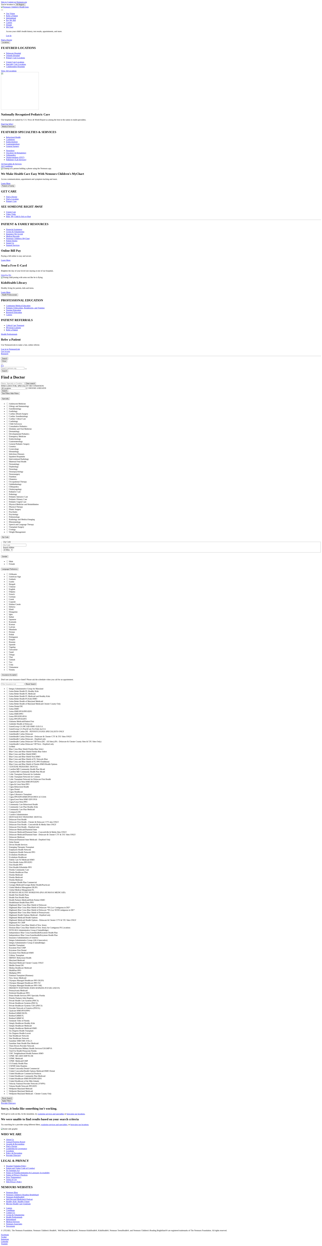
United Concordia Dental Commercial (24, 1068)
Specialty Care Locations (16, 64)
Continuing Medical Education (18, 306)
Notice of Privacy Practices (17, 1175)
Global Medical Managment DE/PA (23, 887)
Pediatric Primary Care (18, 499)
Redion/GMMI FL (16, 1016)
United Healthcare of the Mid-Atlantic (24, 1081)
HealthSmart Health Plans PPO (21, 902)
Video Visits (11, 214)
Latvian (12, 627)
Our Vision (10, 13)
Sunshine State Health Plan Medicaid (23, 1043)
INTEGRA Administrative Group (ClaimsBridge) (28, 930)
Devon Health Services (18, 845)
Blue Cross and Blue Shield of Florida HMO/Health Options (33, 764)
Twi (10, 662)
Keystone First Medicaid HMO (21, 953)
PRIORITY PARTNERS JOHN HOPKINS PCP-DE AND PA (34, 988)
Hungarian (13, 612)
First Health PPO (16, 865)
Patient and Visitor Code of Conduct (20, 1168)
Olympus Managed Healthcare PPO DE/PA (26, 980)
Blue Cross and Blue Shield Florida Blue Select (28, 752)
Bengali (12, 584)
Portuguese (13, 637)
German (12, 597)
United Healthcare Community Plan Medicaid (27, 1076)
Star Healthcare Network (19, 1036)
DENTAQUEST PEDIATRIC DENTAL (25, 817)
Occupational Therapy (18, 482)
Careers (9, 23)
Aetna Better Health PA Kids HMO (23, 699)
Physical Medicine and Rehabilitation (24, 504)
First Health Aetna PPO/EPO (20, 862)
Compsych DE (15, 812)
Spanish (12, 644)
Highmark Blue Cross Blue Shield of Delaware (28, 905)
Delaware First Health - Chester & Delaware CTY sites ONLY (34, 822)
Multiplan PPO (15, 973)
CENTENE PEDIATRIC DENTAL (23, 767)
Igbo (11, 614)
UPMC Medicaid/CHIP (18, 1061)
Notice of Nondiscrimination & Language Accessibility (28, 1173)
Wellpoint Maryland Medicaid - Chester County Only (30, 1094)
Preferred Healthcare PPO (19, 993)
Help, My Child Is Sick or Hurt (18, 216)
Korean (12, 624)
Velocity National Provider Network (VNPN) (27, 1084)
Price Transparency (13, 1177)
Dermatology (14, 431)
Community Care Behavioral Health (23, 804)
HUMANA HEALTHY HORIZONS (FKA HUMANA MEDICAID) (37, 892)
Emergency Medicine (17, 436)
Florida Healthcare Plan (18, 872)
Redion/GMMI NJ (16, 1018)
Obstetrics (13, 479)
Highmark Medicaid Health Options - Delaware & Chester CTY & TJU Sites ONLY (42, 920)
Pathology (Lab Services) (16, 160)
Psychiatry (13, 512)
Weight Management (17, 532)
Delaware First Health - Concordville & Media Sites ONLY (32, 824)
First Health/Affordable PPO (20, 867)
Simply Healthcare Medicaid (20, 1026)
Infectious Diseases (16, 454)
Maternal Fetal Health (17, 462)
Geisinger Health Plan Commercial (23, 882)
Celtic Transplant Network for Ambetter (25, 774)
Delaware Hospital (13, 53)
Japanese (12, 619)
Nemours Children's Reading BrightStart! (22, 1195)
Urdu (11, 665)
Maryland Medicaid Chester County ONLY (26, 963)
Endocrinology (12, 142)
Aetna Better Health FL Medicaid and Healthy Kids (29, 696)
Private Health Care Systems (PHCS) (24, 1001)
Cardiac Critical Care (17, 419)
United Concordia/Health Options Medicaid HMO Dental (32, 1071)
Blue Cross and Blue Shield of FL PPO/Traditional (29, 762)
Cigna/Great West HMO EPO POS (23, 799)
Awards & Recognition (15, 1144)
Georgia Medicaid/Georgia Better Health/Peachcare (29, 885)
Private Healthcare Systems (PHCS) (23, 1003)
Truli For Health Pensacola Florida (22, 1051)
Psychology (13, 514)
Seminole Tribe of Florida (19, 1021)
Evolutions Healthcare (18, 855)
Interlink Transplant (17, 945)
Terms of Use (11, 1179)
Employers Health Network (20, 850)
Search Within (8, 547)
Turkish (12, 660)
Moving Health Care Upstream (18, 1204)
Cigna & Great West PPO (19, 784)
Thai (11, 657)
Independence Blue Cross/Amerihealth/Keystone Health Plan (33, 935)
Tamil (11, 652)
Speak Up (10, 243)
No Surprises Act (13, 1170)
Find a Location (12, 199)
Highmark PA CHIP (17, 923)
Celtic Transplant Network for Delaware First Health (30, 779)
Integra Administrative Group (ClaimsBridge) (27, 943)
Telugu (12, 655)
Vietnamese (13, 667)
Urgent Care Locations (15, 62)
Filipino (12, 592)
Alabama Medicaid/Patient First (21, 721)
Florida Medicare (16, 880)
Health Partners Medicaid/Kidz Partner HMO (27, 900)
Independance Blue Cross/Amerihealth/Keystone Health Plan (33, 933)
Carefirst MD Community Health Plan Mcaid (27, 769)
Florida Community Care (19, 870)
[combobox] (12, 368)
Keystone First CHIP (17, 948)
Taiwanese (13, 650)
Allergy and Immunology (19, 406)
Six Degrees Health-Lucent (20, 1033)
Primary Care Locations (15, 58)
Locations (10, 1151)
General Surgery (12, 146)
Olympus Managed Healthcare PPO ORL (25, 985)
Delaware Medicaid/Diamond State (23, 829)
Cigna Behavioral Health (19, 787)
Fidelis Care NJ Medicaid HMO (22, 860)
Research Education (14, 312)
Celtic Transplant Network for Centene (24, 777)
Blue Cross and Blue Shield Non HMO (24, 757)
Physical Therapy (16, 507)
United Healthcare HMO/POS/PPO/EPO (25, 1078)
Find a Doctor (11, 197)
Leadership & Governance (16, 1149)
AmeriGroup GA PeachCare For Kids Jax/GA (27, 729)
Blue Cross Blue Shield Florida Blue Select (26, 749)
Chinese (12, 587)
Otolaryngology (15, 489)
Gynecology (14, 449)
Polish (11, 634)
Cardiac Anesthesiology (18, 416)
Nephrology (14, 467)
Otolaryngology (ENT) (15, 157)
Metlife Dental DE (16, 965)
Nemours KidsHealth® (15, 1197)
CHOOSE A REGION (37, 388)
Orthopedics (11, 155)
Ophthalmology (15, 484)
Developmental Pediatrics (19, 434)
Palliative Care (15, 492)
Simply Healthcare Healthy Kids (22, 1023)
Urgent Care (11, 212)
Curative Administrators (18, 814)
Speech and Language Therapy (21, 524)
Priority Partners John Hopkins (21, 998)
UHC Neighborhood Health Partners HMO (26, 1053)
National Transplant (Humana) (21, 975)
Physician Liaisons (13, 328)
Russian (12, 642)
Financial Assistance (14, 229)
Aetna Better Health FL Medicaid (22, 694)
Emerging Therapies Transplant (21, 847)
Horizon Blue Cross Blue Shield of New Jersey (28, 925)
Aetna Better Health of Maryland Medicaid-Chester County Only (35, 704)
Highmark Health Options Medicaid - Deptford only (29, 915)
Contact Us (10, 1213)
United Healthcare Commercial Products (25, 1073)
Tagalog (12, 647)
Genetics (12, 446)
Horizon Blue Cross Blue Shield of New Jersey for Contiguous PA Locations (39, 928)
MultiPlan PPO (15, 970)
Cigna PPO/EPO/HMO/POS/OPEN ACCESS (27, 797)
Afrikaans (13, 574)
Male (11, 561)
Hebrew (12, 607)
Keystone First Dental (17, 950)
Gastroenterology (13, 144)
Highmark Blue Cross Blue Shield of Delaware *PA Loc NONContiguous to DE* (42, 910)
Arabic (11, 582)
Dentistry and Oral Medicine (20, 429)
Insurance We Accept (14, 234)
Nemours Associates (14, 1224)
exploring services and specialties (51, 1114)
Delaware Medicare (17, 837)
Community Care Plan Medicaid (22, 809)
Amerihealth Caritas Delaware (21, 734)
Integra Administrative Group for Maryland (26, 689)
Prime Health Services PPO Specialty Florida (27, 995)
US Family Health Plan (18, 1063)
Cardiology (10, 139)
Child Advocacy (15, 424)
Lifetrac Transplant (16, 955)
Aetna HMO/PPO (16, 714)
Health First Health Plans (19, 895)
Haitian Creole (15, 604)
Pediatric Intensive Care (18, 497)
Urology (12, 529)
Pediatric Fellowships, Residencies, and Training (25, 308)
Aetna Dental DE (16, 706)
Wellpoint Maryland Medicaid (21, 1091)
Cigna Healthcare (16, 792)
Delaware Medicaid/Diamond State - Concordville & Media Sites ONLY (38, 832)
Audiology (13, 411)
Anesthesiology (15, 409)
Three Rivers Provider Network (21, 1046)
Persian (12, 632)
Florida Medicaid (16, 875)
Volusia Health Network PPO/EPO (23, 1086)
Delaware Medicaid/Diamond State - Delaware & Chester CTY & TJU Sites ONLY (42, 835)
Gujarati (12, 602)
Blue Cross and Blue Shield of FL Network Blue (28, 759)
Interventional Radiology (19, 459)
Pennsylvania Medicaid (18, 990)
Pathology (13, 494)
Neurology (10, 151)
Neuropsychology (16, 472)
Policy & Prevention (14, 1153)
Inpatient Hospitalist (17, 456)
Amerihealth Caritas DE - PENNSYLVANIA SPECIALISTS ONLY (36, 731)
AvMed (12, 746)
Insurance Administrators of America (23, 938)
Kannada (12, 622)
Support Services (12, 245)
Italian (11, 617)
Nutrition (12, 477)
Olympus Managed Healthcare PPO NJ (24, 983)
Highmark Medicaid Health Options (23, 918)
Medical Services (13, 1222)
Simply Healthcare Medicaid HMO (23, 1028)
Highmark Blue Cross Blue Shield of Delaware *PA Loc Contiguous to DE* (39, 907)
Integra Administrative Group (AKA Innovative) (28, 940)
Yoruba (12, 670)
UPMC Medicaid (16, 1058)
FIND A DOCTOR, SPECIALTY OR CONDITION (22, 386)
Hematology (14, 451)
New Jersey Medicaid (17, 978)
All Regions (20, 5)
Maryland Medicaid (17, 960)
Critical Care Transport (15, 325)
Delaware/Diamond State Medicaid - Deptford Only (29, 840)
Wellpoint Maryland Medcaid (20, 1089)
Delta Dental (14, 842)
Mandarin (13, 629)
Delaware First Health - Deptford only (24, 827)
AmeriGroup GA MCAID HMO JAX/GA (26, 726)
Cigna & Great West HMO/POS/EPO (24, 782)
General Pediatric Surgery (19, 444)
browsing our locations (76, 1114)
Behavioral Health (13, 137)
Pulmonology (14, 517)
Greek (11, 599)
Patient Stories (11, 241)
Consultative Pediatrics (18, 426)
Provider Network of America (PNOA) (24, 1008)
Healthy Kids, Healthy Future (18, 1201)
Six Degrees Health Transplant (21, 1031)
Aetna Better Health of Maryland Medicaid (26, 701)
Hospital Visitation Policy (16, 1166)
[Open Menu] (2, 364)
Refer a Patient (12, 16)
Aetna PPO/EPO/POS (18, 716)
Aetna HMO (14, 709)
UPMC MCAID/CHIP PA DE (21, 1056)
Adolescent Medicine (17, 404)
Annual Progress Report (15, 1142)
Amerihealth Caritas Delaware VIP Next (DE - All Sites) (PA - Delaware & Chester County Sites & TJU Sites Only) (55, 741)
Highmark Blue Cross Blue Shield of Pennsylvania (29, 912)
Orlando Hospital (13, 55)
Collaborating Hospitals (15, 67)
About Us (10, 1139)
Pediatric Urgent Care (17, 502)
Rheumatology (15, 522)
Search (4, 391)
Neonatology (14, 464)
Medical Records (12, 236)
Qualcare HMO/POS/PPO (19, 1011)
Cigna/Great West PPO (18, 802)
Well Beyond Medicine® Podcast (19, 1199)
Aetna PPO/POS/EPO (18, 719)
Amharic (12, 579)
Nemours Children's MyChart (18, 238)
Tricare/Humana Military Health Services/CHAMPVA (30, 1048)
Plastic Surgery (15, 509)
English (12, 589)
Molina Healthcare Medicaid (20, 968)
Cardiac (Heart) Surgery (18, 414)
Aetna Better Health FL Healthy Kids (24, 691)
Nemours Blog (12, 1192)
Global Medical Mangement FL (21, 890)
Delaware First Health (18, 819)
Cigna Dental (14, 789)
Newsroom (10, 1226)
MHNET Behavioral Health (20, 958)
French (12, 594)
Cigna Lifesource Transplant (20, 794)
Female (12, 564)
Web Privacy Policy (14, 1182)
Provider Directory (13, 1155)
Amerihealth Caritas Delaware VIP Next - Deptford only (31, 744)
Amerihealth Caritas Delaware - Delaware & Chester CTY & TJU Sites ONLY (40, 736)
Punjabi (12, 639)
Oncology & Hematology (16, 153)
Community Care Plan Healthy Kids (23, 807)
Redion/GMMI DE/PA (18, 1013)
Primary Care (11, 201)
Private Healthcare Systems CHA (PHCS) (25, 1006)
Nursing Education (13, 310)
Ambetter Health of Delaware (20, 724)
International (11, 18)
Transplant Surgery (16, 527)
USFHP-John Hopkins (18, 1066)
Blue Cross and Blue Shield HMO (22, 754)
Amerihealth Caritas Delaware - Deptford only (27, 739)
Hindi (11, 609)
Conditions (10, 1210)
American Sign (15, 577)
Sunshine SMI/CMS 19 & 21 (20, 1041)
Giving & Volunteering (15, 232)
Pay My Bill (11, 20)
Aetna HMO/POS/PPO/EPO (20, 711)
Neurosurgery (14, 474)
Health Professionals (14, 1217)
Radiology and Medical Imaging (22, 519)
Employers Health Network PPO (22, 852)
